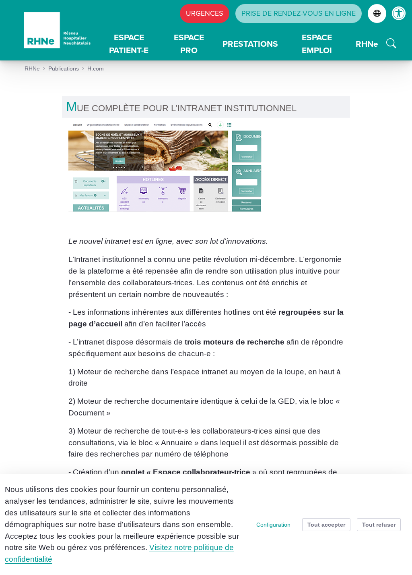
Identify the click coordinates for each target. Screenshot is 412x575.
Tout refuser (379, 524)
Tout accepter (326, 524)
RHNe (367, 43)
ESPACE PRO (189, 43)
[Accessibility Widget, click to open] (399, 13)
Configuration (273, 524)
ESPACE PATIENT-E (128, 43)
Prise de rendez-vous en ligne (298, 13)
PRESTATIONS (250, 43)
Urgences (204, 13)
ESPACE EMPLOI (317, 43)
